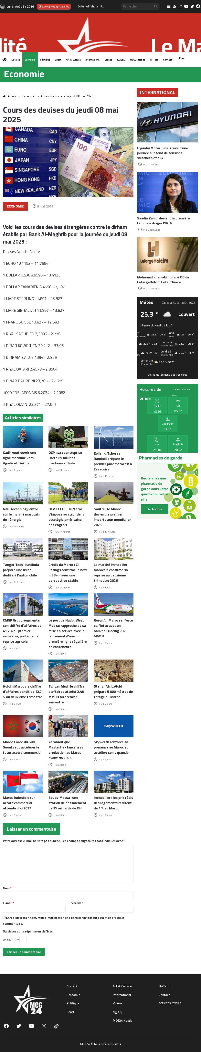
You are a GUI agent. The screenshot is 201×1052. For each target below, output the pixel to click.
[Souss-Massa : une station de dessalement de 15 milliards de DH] (68, 782)
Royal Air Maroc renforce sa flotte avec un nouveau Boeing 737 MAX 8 (113, 628)
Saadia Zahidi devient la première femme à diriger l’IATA (163, 220)
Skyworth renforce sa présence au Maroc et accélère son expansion (112, 747)
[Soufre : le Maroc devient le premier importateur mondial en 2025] (113, 493)
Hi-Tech (154, 59)
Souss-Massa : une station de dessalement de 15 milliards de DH (67, 802)
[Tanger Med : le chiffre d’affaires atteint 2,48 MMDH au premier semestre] (68, 671)
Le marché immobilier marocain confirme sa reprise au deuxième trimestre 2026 (111, 572)
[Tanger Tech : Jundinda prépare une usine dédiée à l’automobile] (23, 549)
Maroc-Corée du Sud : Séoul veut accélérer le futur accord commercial (22, 747)
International (92, 59)
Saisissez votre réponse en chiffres (28, 931)
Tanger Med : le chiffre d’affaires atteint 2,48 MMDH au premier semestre (66, 694)
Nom (7, 888)
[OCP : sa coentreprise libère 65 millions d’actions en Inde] (68, 437)
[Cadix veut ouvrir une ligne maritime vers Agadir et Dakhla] (23, 437)
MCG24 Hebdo (137, 59)
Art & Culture (73, 59)
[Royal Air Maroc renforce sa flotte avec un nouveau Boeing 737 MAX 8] (113, 604)
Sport (58, 59)
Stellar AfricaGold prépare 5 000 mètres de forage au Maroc (113, 691)
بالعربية (121, 59)
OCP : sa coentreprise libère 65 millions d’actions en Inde (65, 457)
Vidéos (108, 59)
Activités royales (170, 1003)
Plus (181, 58)
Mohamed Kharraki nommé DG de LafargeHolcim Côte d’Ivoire (163, 279)
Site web (77, 903)
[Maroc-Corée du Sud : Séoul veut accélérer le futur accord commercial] (23, 726)
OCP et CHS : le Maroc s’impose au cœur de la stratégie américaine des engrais (66, 517)
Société (15, 59)
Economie (30, 59)
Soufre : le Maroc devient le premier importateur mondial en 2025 (112, 517)
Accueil (11, 96)
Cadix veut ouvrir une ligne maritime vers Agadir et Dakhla (19, 457)
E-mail (8, 903)
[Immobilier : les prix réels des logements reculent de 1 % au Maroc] (113, 782)
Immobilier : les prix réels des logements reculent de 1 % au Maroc (113, 802)
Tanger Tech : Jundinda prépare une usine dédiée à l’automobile (21, 569)
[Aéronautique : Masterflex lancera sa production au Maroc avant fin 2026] (68, 726)
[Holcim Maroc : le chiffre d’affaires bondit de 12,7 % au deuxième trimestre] (23, 671)
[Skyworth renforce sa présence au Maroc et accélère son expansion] (113, 726)
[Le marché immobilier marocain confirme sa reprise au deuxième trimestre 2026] (113, 549)
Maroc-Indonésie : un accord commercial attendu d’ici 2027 (19, 802)
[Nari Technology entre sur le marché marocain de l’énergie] (23, 493)
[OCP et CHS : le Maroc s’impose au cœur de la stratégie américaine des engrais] (68, 493)
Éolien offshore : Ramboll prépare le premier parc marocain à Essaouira (113, 461)
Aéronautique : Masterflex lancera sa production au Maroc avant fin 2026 (65, 750)
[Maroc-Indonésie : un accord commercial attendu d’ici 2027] (23, 782)
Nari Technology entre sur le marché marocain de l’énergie (21, 514)
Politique (45, 59)
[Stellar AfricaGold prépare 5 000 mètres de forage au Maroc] (113, 671)
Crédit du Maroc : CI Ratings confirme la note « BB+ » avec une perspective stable (68, 572)
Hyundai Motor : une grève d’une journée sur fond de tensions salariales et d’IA (162, 153)
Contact (167, 59)
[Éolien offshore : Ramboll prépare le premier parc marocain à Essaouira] (113, 437)
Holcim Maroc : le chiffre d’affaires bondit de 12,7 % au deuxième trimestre (22, 691)
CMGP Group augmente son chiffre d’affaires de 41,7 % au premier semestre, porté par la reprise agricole (22, 631)
